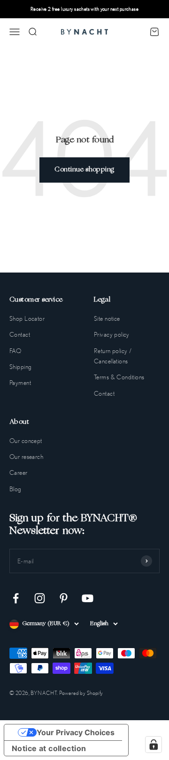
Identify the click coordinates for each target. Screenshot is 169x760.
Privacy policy (112, 334)
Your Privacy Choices (76, 732)
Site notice (107, 318)
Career (18, 472)
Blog (15, 489)
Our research (26, 456)
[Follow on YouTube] (87, 598)
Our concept (25, 440)
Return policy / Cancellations (112, 356)
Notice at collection (49, 748)
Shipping (20, 366)
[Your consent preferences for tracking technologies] (153, 745)
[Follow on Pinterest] (63, 598)
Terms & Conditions (119, 377)
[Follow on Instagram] (39, 598)
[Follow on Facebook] (15, 598)
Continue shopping (84, 169)
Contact (19, 334)
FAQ (15, 350)
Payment (20, 382)
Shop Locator (27, 318)
